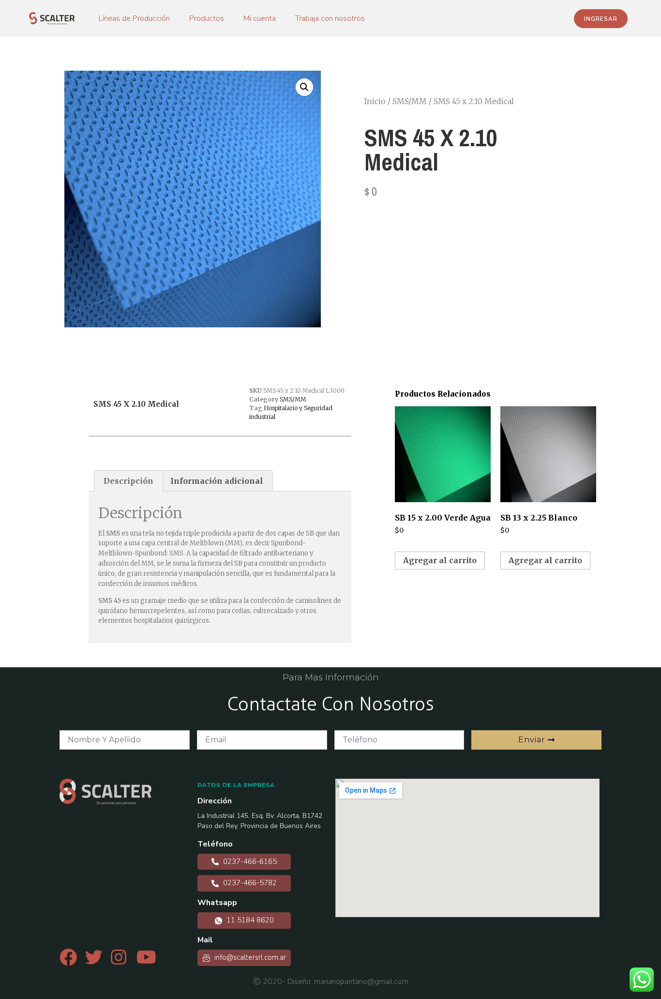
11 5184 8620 (249, 920)
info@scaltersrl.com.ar (249, 957)
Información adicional (216, 481)
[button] (601, 18)
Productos (206, 18)
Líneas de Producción (134, 18)
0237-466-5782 (249, 883)
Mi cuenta (259, 18)
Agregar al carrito (440, 560)
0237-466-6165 (249, 861)
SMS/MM (409, 101)
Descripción (128, 481)
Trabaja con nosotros (330, 18)
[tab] (128, 481)
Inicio (375, 101)
